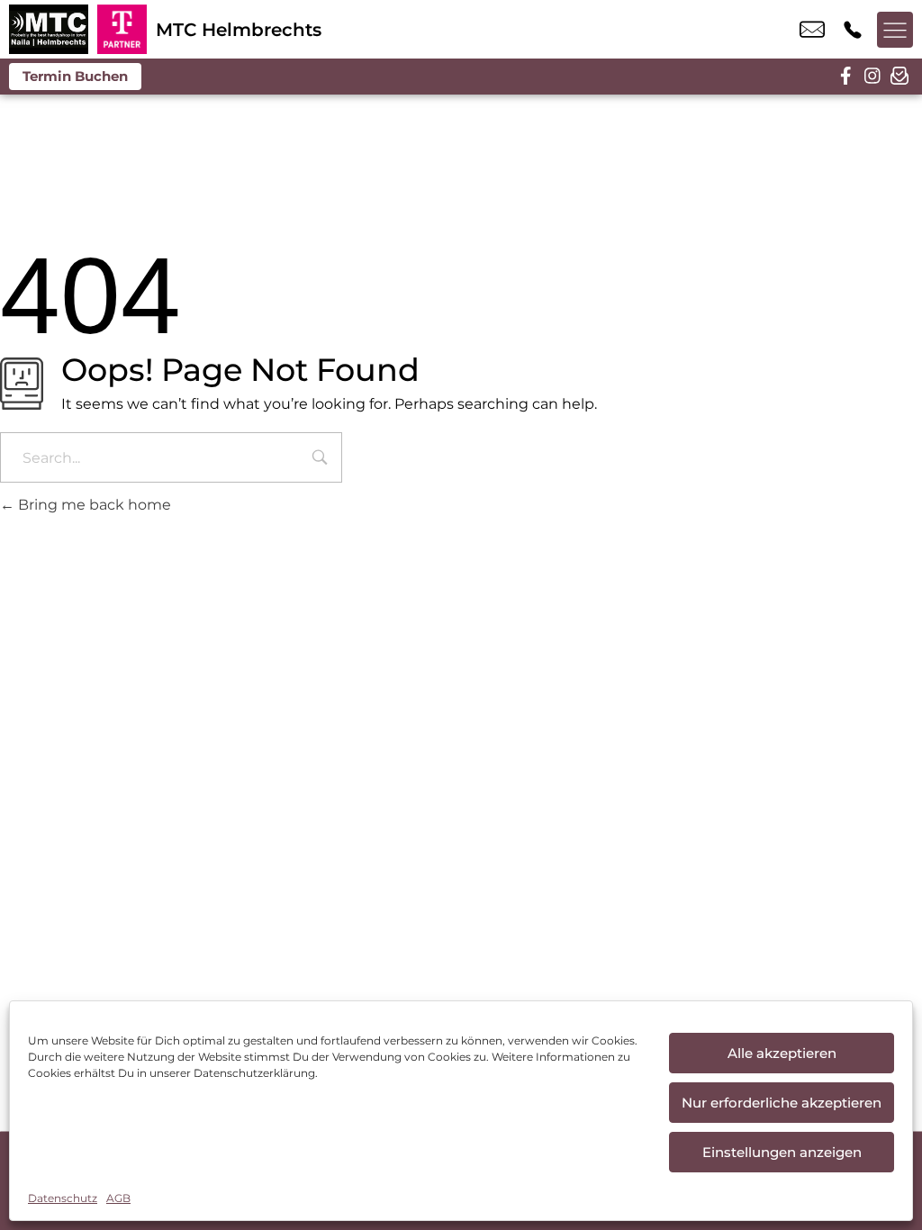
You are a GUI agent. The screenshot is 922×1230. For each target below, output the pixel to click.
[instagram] (872, 76)
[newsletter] (899, 76)
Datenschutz (62, 1198)
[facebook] (845, 76)
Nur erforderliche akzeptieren (781, 1102)
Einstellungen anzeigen (782, 1152)
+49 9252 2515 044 (852, 30)
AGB (118, 1198)
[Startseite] (48, 29)
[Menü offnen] (895, 30)
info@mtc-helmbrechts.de (812, 30)
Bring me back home (92, 504)
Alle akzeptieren (782, 1053)
